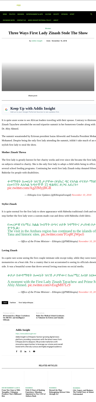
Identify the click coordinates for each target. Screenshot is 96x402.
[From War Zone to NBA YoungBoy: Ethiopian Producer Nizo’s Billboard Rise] (12, 378)
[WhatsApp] (59, 95)
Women (48, 28)
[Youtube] (34, 351)
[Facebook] (42, 95)
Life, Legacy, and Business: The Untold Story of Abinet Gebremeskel (83, 392)
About (56, 20)
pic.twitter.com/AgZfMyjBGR (29, 188)
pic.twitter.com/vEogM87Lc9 (49, 285)
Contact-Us (21, 20)
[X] (47, 95)
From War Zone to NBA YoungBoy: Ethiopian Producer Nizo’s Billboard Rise (11, 393)
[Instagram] (21, 351)
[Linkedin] (25, 351)
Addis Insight (37, 41)
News (5, 14)
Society (56, 14)
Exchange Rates (9, 20)
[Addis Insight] (8, 340)
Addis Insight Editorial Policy (39, 20)
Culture (48, 14)
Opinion (64, 14)
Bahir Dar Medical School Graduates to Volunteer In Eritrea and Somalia (50, 317)
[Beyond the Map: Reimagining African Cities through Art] (59, 378)
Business (21, 14)
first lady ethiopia (26, 303)
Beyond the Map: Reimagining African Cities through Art (59, 392)
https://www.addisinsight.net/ (26, 334)
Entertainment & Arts (34, 14)
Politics (12, 14)
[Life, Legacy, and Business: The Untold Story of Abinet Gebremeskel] (83, 378)
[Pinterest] (53, 95)
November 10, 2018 (81, 194)
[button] (91, 14)
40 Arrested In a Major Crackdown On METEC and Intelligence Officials (16, 318)
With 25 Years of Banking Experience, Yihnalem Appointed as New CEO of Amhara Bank (36, 393)
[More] (65, 95)
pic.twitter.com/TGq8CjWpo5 (62, 234)
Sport (72, 14)
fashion (13, 303)
